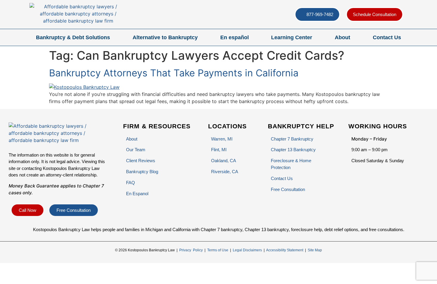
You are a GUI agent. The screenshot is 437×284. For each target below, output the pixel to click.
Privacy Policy (191, 250)
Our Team (135, 149)
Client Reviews (140, 160)
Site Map (315, 250)
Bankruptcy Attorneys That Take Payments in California (173, 73)
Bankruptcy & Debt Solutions (73, 37)
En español (234, 37)
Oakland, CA (223, 160)
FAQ (130, 182)
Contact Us (387, 37)
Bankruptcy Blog (142, 171)
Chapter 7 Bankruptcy (292, 138)
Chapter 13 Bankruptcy (293, 149)
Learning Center (291, 37)
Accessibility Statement (284, 250)
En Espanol (137, 193)
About (342, 37)
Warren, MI (221, 138)
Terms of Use (217, 250)
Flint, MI (219, 149)
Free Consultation (288, 189)
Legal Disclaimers (247, 250)
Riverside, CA (224, 171)
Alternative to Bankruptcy (165, 37)
